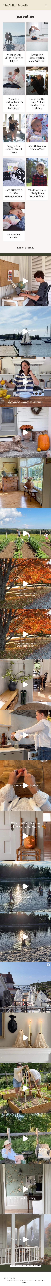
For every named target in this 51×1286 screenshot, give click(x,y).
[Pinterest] (10, 1278)
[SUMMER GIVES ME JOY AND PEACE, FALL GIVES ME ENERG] (25, 634)
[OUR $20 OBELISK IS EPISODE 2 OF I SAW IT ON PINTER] (25, 1088)
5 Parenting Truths (13, 236)
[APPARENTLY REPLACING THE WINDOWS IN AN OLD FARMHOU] (25, 483)
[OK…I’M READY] (25, 432)
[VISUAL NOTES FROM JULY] (25, 987)
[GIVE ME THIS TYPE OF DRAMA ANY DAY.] (25, 1189)
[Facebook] (7, 1278)
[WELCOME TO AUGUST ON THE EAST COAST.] (25, 886)
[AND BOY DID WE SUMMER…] (25, 331)
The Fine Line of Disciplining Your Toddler (37, 193)
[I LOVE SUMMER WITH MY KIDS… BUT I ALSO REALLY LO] (25, 533)
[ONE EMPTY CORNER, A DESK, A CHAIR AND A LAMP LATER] (25, 281)
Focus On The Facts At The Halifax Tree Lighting (37, 103)
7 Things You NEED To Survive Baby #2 (13, 57)
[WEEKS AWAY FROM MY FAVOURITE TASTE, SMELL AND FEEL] (25, 836)
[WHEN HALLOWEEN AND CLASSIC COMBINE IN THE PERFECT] (25, 1038)
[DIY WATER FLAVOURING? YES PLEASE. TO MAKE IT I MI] (25, 382)
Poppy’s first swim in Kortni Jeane (13, 149)
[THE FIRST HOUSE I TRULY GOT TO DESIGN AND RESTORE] (25, 684)
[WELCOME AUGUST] (25, 937)
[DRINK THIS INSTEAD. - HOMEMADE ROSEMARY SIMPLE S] (25, 735)
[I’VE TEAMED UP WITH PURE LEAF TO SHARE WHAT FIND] (25, 1138)
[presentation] (14, 36)
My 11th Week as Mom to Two (37, 148)
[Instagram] (4, 1278)
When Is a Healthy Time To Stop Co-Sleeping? (14, 103)
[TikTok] (14, 1278)
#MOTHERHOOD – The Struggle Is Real (14, 193)
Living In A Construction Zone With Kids (37, 57)
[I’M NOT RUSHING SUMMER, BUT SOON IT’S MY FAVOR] (25, 583)
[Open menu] (46, 5)
